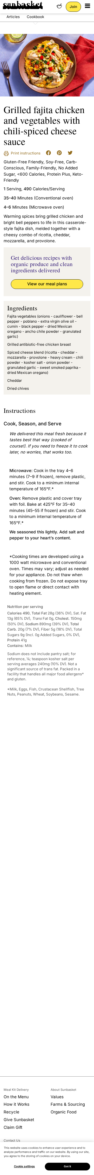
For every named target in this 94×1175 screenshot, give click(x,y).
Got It (67, 1166)
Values (57, 1096)
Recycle (11, 1112)
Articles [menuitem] (13, 16)
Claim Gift (13, 1127)
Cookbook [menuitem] (35, 16)
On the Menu (16, 1096)
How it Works (16, 1104)
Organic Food (63, 1112)
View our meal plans (47, 283)
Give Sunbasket (19, 1119)
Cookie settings (24, 1166)
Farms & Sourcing (68, 1104)
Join (73, 6)
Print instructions (25, 153)
